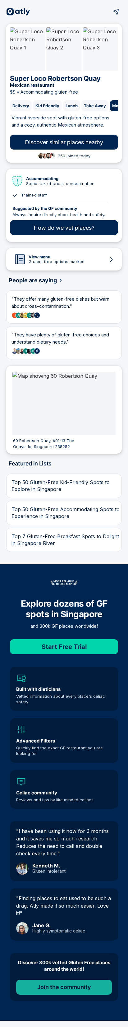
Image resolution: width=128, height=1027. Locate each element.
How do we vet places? (64, 227)
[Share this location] (116, 11)
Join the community (64, 987)
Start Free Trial (64, 646)
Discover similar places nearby (64, 142)
